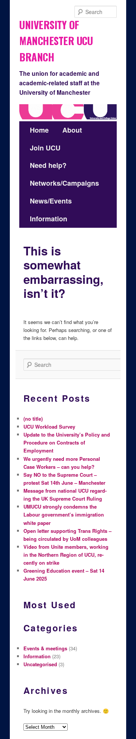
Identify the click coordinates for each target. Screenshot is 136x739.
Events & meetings (45, 648)
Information (48, 219)
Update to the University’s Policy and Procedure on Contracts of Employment (66, 442)
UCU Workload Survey (49, 426)
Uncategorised (40, 664)
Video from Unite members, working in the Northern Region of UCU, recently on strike (65, 554)
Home (39, 130)
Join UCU (45, 148)
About (72, 130)
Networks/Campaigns (64, 183)
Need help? (48, 165)
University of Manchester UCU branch (56, 38)
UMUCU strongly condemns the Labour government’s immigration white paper (63, 514)
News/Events (51, 201)
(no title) (33, 418)
